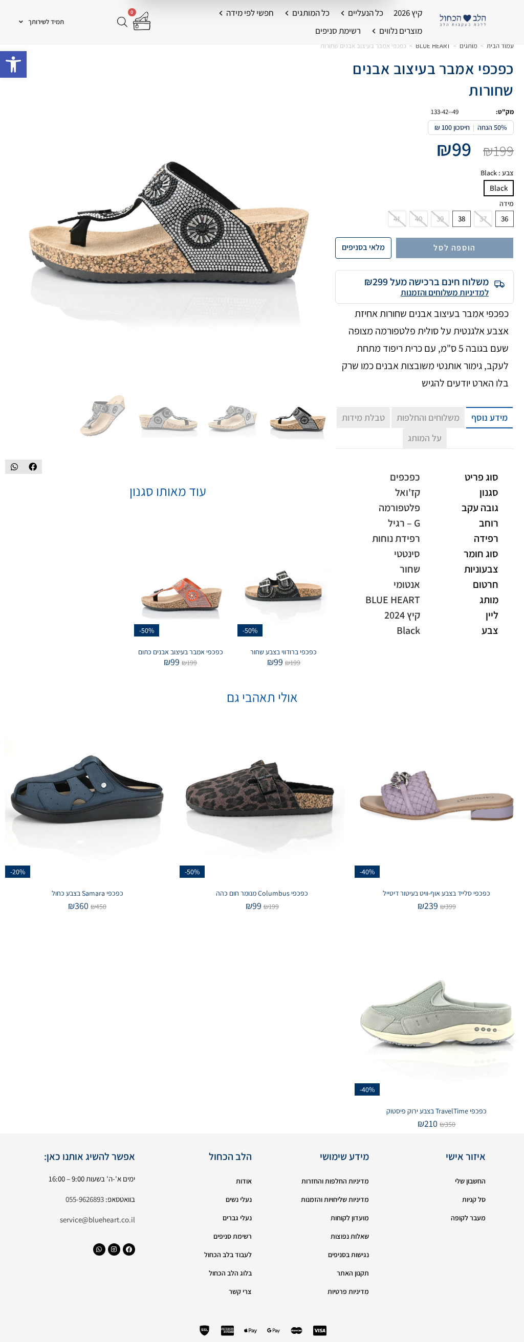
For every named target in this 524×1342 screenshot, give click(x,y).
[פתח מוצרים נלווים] (374, 31)
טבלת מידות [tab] (363, 417)
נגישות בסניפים (348, 1254)
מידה (506, 203)
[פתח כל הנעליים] (342, 13)
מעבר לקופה (468, 1217)
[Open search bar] (122, 22)
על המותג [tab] (425, 438)
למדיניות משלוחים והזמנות (445, 292)
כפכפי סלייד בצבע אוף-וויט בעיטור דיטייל (436, 893)
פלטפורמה (399, 507)
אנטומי (407, 584)
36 (504, 218)
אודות (244, 1181)
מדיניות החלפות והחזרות (335, 1181)
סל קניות (474, 1199)
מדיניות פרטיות (348, 1291)
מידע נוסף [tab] (489, 417)
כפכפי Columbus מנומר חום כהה (262, 893)
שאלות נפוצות (350, 1236)
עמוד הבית (500, 45)
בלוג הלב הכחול (230, 1273)
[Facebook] (129, 1249)
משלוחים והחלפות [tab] (428, 417)
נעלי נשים (239, 1199)
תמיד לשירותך (46, 21)
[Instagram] (114, 1249)
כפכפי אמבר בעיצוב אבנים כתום (180, 651)
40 (418, 218)
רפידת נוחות (396, 538)
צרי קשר (240, 1291)
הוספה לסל (454, 247)
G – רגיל (404, 523)
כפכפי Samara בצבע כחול (87, 893)
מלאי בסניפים (363, 247)
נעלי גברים (237, 1217)
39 (440, 218)
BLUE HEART (433, 45)
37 (483, 218)
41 (397, 218)
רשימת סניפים (232, 1236)
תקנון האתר (353, 1273)
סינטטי (407, 553)
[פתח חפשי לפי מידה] (221, 13)
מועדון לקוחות (350, 1217)
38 (461, 218)
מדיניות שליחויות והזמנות (335, 1199)
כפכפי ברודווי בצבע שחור (283, 651)
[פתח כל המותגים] (287, 13)
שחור (410, 569)
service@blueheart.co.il (97, 1219)
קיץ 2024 (402, 615)
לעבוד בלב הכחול (228, 1254)
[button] (13, 64)
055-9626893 (85, 1199)
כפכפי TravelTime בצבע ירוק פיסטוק (436, 1111)
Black (499, 188)
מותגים (468, 45)
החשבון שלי (470, 1181)
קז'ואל (407, 492)
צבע (497, 173)
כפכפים (405, 477)
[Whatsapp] (99, 1249)
